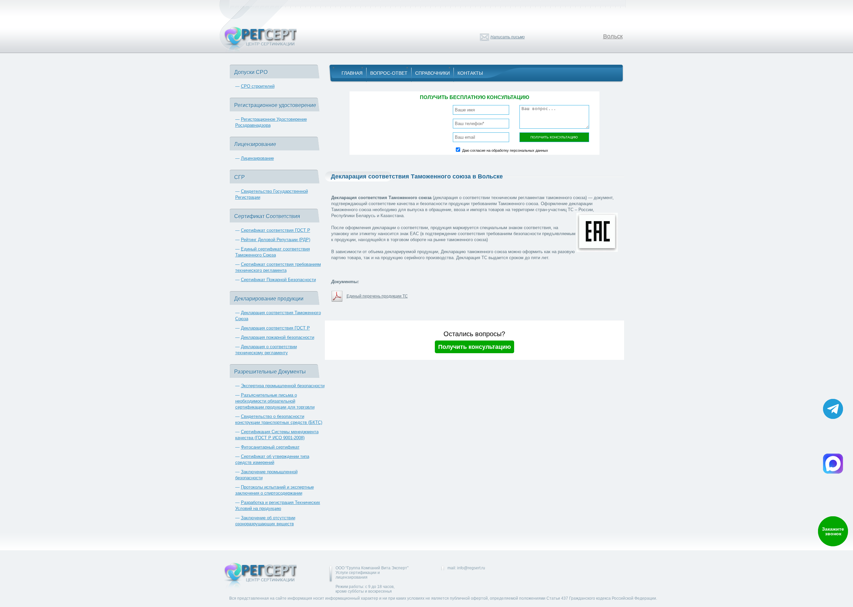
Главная (352, 73)
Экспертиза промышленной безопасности (283, 385)
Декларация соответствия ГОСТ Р (275, 328)
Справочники (432, 73)
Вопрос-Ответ (389, 73)
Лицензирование (257, 158)
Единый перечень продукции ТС (377, 296)
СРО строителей (258, 86)
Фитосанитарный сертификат (270, 447)
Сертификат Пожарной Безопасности (278, 279)
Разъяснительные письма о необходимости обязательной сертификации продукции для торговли (275, 401)
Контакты (470, 73)
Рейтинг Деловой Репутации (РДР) (275, 239)
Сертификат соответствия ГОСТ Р (275, 230)
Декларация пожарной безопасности (277, 337)
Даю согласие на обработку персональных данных (505, 150)
